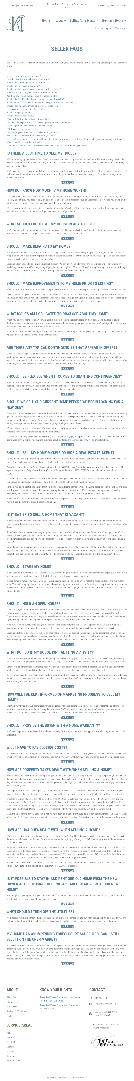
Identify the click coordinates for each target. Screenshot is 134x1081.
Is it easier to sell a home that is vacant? (25, 109)
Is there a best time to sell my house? (24, 76)
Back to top (67, 182)
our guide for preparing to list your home (32, 661)
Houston (10, 1037)
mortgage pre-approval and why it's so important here (83, 440)
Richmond (11, 1056)
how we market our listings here (89, 712)
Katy (9, 1033)
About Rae (11, 997)
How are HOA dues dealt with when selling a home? (31, 135)
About (59, 20)
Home (46, 20)
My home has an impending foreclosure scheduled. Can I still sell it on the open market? (47, 145)
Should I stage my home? (18, 112)
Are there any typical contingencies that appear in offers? (33, 96)
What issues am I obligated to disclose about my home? (32, 92)
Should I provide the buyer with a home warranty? (30, 125)
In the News (12, 1006)
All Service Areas (15, 1060)
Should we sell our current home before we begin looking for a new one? (40, 102)
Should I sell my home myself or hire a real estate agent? (33, 106)
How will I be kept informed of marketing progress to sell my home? (39, 122)
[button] (65, 20)
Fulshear (10, 1051)
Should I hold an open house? (20, 115)
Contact (120, 28)
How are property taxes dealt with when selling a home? (33, 132)
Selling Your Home (82, 20)
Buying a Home (112, 20)
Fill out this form (82, 208)
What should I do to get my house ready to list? (28, 82)
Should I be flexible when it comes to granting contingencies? (35, 99)
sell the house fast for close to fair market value (45, 952)
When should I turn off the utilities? (23, 142)
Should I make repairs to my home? (23, 86)
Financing (101, 28)
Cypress (10, 1047)
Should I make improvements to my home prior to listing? (34, 89)
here (62, 230)
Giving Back (12, 1002)
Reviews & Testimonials (18, 1011)
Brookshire (12, 1042)
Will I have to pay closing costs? (21, 129)
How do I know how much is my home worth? (28, 79)
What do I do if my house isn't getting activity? (28, 119)
